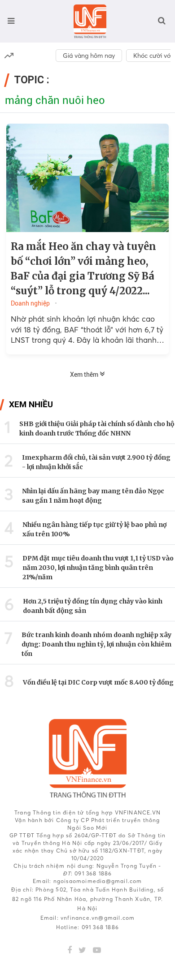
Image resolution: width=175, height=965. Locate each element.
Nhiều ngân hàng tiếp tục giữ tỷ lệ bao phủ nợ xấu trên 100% (94, 529)
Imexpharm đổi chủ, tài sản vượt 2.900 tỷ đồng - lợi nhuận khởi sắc (96, 462)
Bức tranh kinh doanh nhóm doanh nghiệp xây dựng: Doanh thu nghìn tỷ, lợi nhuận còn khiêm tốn (96, 644)
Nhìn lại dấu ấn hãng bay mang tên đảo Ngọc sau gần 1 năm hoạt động (93, 495)
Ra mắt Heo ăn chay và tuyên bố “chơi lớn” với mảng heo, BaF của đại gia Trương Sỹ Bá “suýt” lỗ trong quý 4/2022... (83, 268)
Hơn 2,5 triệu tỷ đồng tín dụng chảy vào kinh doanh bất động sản (92, 606)
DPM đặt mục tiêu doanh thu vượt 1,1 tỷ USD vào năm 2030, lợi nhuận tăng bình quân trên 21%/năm (98, 567)
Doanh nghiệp (30, 303)
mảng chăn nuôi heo (55, 100)
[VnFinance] (90, 21)
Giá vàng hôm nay (89, 56)
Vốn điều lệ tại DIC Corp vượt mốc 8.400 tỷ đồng (98, 682)
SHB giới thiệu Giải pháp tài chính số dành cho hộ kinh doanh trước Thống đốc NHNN (96, 428)
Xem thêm (85, 374)
